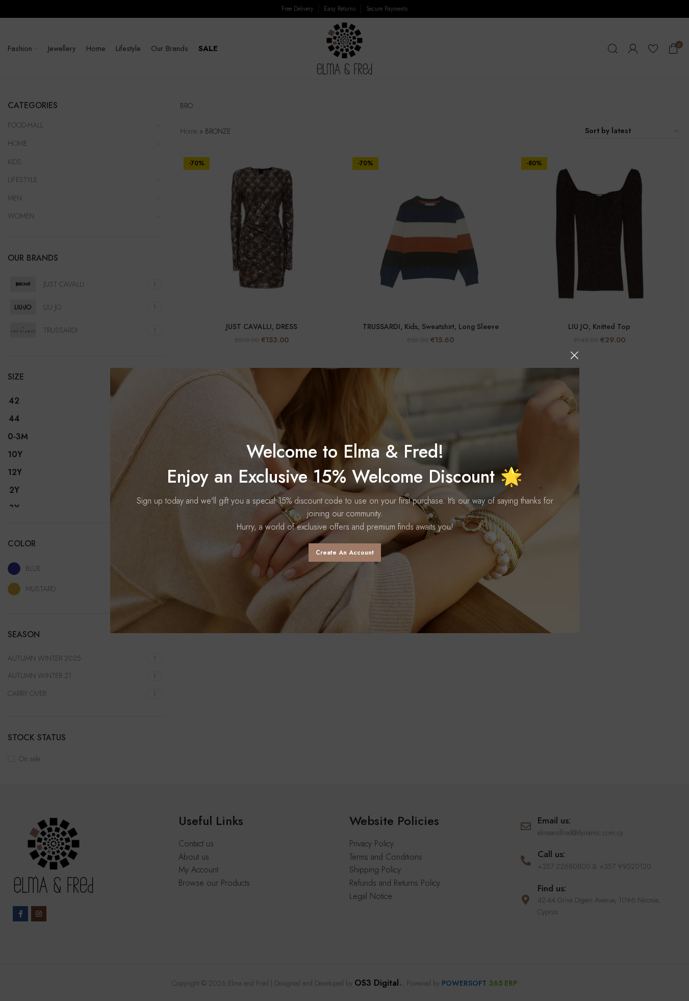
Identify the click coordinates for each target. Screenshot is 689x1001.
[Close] (574, 355)
